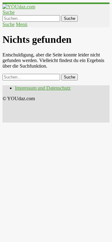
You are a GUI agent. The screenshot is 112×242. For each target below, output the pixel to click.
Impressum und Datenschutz (43, 88)
